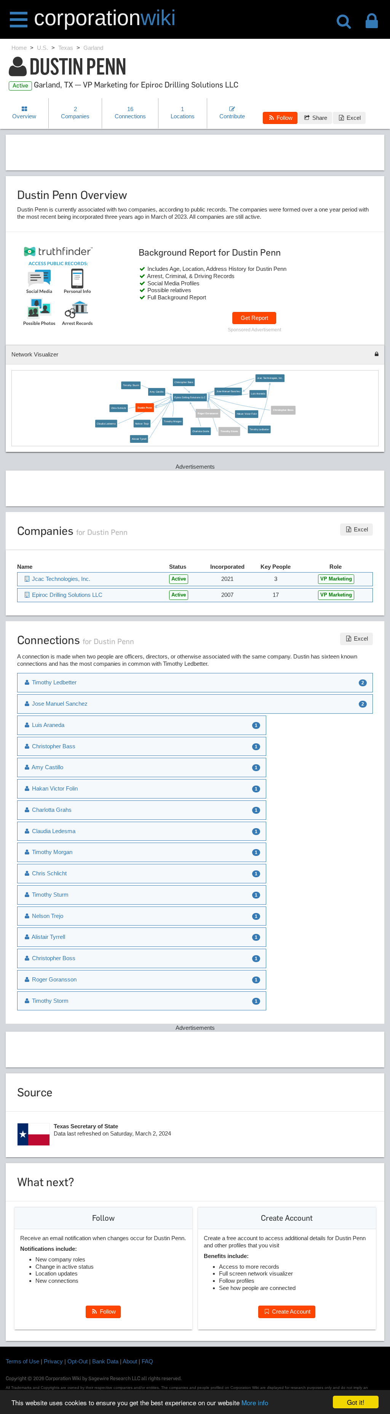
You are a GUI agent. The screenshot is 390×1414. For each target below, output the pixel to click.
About (130, 1361)
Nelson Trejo (142, 423)
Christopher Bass (183, 382)
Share (319, 118)
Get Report (254, 318)
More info (254, 1402)
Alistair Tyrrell (139, 438)
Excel (353, 118)
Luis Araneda (258, 394)
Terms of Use (22, 1361)
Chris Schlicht (118, 408)
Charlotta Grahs (200, 431)
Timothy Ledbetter (259, 429)
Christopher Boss (283, 410)
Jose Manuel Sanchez (228, 391)
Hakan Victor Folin (247, 414)
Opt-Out (77, 1361)
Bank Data (105, 1361)
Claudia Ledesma (106, 423)
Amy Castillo (157, 391)
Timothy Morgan (172, 421)
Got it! (355, 1402)
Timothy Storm (229, 431)
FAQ (147, 1361)
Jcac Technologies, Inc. (270, 378)
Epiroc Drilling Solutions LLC (189, 397)
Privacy (53, 1361)
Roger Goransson (208, 413)
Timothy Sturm (131, 385)
